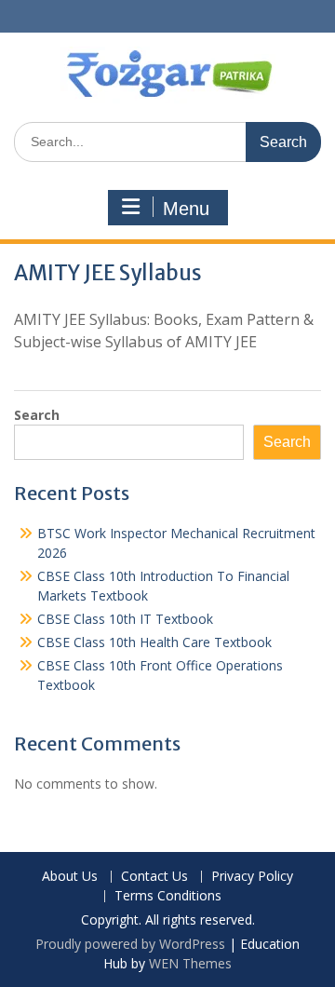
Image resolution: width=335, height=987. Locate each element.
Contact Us (154, 877)
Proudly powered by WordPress (130, 944)
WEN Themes (190, 963)
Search (37, 415)
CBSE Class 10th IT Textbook (125, 619)
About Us (70, 877)
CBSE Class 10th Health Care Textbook (154, 642)
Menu (186, 208)
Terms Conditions (167, 896)
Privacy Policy (252, 877)
